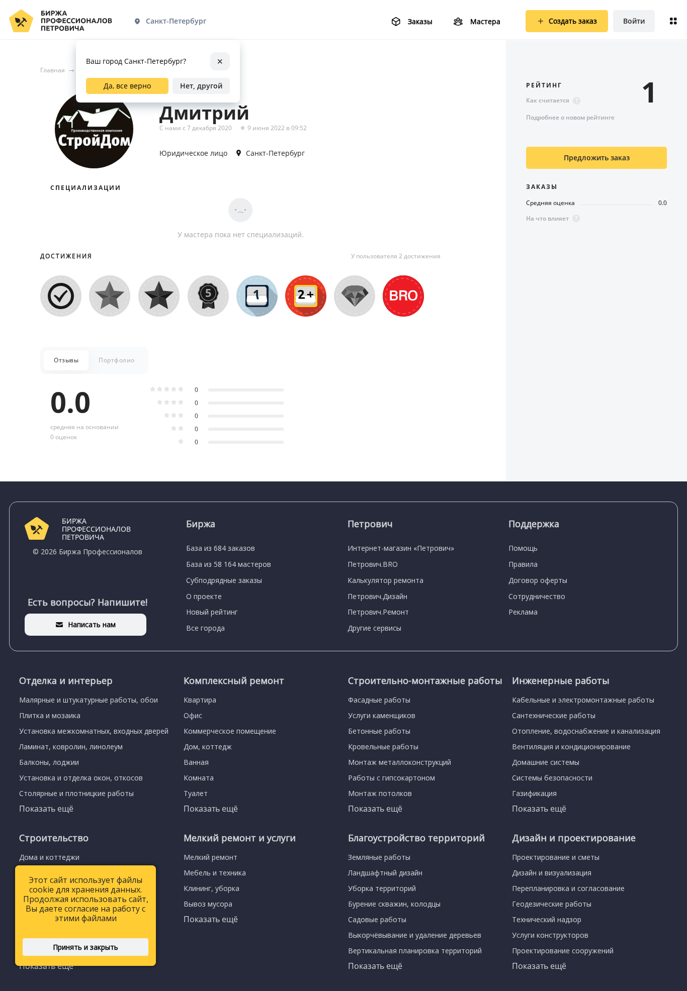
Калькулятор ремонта (385, 580)
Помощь (523, 548)
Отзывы (66, 360)
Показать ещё (46, 809)
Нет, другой (201, 85)
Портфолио (117, 360)
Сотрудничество (536, 596)
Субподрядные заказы (224, 580)
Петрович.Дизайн (377, 596)
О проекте (204, 596)
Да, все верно (127, 85)
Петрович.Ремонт (378, 612)
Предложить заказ (597, 157)
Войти (634, 21)
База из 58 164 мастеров (228, 564)
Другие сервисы (374, 628)
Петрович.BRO (373, 564)
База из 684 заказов (220, 548)
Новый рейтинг (212, 612)
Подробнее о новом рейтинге (570, 117)
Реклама (523, 612)
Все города (205, 628)
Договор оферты (537, 580)
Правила (523, 564)
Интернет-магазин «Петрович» (401, 548)
